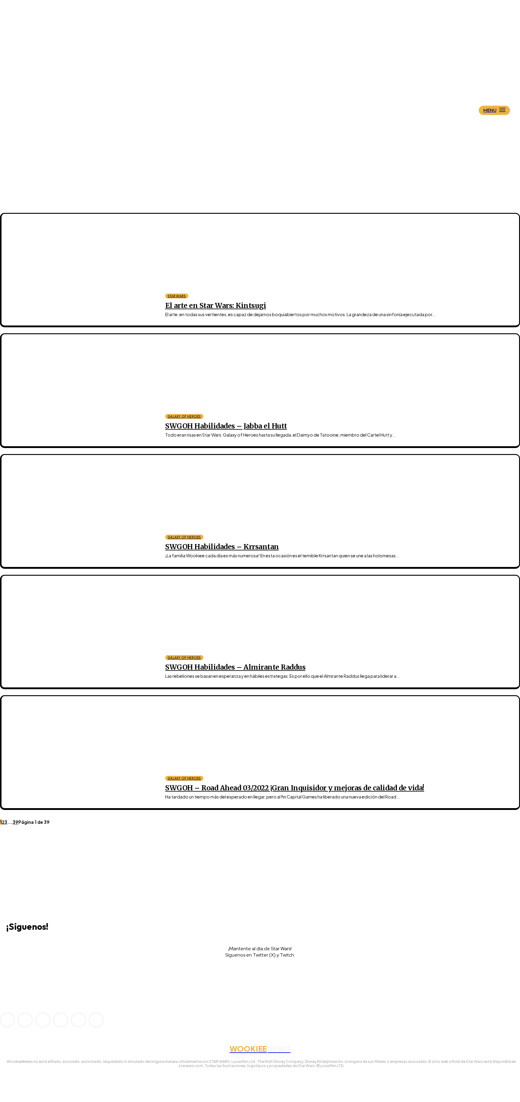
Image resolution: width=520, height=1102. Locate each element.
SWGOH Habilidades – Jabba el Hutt (226, 426)
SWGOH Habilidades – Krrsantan (222, 546)
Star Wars (177, 296)
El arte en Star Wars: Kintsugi (215, 305)
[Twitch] (17, 975)
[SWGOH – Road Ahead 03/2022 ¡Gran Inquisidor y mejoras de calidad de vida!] (79, 752)
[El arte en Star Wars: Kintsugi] (79, 270)
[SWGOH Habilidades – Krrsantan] (79, 511)
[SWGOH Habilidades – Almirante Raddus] (79, 632)
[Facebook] (25, 1020)
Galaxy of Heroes (184, 416)
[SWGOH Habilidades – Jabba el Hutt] (79, 390)
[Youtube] (96, 1020)
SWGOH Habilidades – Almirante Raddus (235, 667)
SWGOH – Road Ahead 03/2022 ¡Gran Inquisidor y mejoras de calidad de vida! (294, 787)
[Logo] (270, 80)
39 (15, 822)
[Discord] (16, 885)
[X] (43, 975)
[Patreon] (43, 1020)
